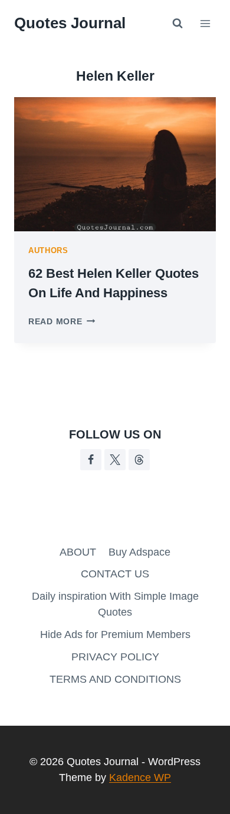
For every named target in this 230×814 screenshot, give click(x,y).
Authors (48, 251)
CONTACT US (115, 574)
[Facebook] (90, 459)
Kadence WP (140, 777)
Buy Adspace (139, 552)
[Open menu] (205, 23)
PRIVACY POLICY (115, 657)
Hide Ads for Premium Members (115, 634)
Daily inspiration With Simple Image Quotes (115, 604)
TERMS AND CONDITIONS (115, 679)
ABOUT (78, 552)
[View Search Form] (177, 23)
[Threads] (139, 459)
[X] (115, 459)
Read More (61, 321)
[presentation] (115, 164)
